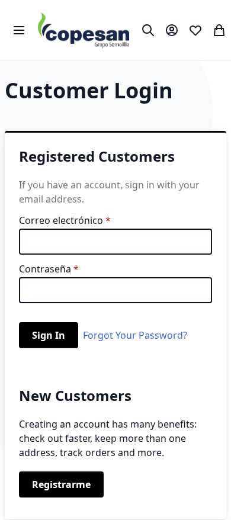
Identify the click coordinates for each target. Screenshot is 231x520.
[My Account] (172, 30)
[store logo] (84, 30)
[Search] (148, 30)
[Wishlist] (195, 30)
